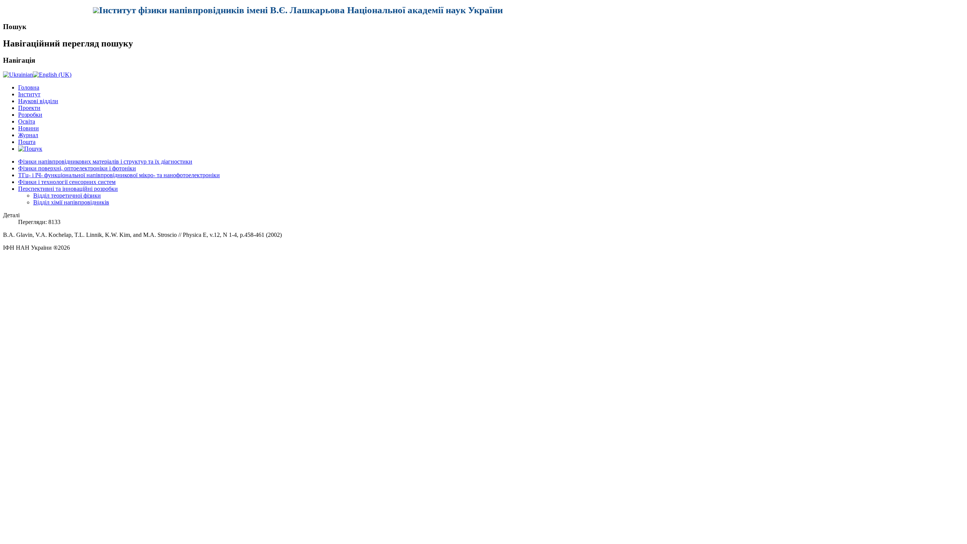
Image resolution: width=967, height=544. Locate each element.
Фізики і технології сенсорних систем (67, 182)
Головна (28, 87)
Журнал (28, 135)
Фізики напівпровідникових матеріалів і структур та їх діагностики (105, 161)
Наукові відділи (38, 101)
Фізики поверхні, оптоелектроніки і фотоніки (77, 168)
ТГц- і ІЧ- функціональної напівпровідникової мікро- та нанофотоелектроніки (119, 175)
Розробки (30, 114)
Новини (28, 128)
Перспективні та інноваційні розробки (68, 188)
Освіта (26, 121)
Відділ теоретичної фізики (67, 195)
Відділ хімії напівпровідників (71, 202)
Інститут (29, 94)
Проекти (29, 108)
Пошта (27, 142)
